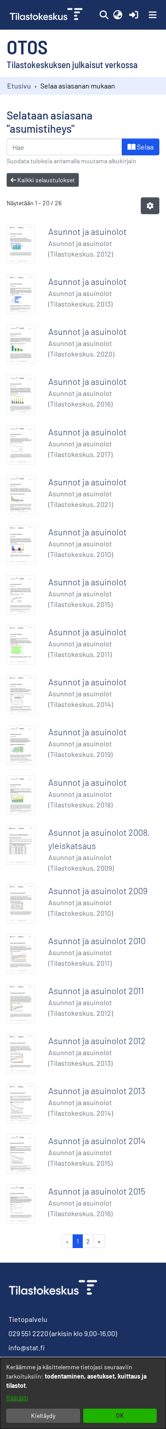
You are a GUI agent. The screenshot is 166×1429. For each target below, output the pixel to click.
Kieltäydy (43, 1415)
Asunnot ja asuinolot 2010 (97, 940)
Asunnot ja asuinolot (87, 231)
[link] (47, 15)
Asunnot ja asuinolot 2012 (97, 1040)
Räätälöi (17, 1398)
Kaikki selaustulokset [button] (45, 180)
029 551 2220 (28, 1333)
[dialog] (83, 1393)
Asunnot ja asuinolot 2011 (96, 990)
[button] (103, 15)
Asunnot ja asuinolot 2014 (97, 1140)
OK (120, 1415)
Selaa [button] (144, 146)
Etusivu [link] (19, 85)
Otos (27, 46)
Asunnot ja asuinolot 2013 (96, 1090)
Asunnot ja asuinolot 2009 (97, 890)
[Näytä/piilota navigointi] (152, 15)
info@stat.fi (26, 1347)
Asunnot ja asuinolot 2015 (96, 1191)
